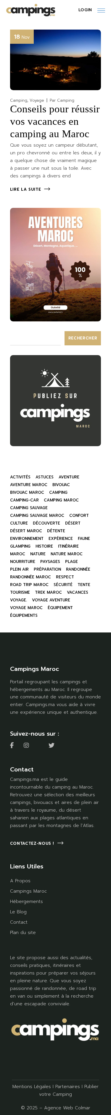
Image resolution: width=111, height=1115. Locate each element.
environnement (27, 538)
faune (84, 538)
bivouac (61, 485)
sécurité (63, 585)
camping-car (24, 500)
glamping (20, 546)
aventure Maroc (28, 485)
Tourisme (20, 592)
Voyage (37, 100)
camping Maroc (61, 500)
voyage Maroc (26, 608)
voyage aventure (51, 600)
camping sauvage (29, 508)
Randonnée (78, 569)
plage (71, 561)
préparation (47, 569)
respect (65, 577)
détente (56, 531)
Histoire (44, 546)
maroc (17, 554)
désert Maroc (26, 531)
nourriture (22, 561)
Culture (19, 523)
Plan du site (23, 932)
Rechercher (82, 338)
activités (20, 477)
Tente (84, 585)
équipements (24, 615)
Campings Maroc (28, 891)
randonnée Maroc (30, 577)
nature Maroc (67, 554)
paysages (50, 561)
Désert (73, 523)
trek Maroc (48, 592)
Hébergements (26, 901)
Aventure (69, 477)
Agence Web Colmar (67, 1108)
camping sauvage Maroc (37, 515)
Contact (19, 922)
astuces (45, 477)
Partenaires (67, 1086)
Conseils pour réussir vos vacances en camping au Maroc (55, 121)
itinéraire (68, 546)
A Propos (20, 881)
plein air (19, 569)
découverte (46, 523)
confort (79, 515)
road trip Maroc (29, 585)
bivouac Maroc (27, 492)
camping (58, 492)
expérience (61, 538)
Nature (38, 554)
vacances (77, 592)
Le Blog (18, 912)
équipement (60, 608)
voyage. (18, 600)
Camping (18, 100)
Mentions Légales (31, 1086)
